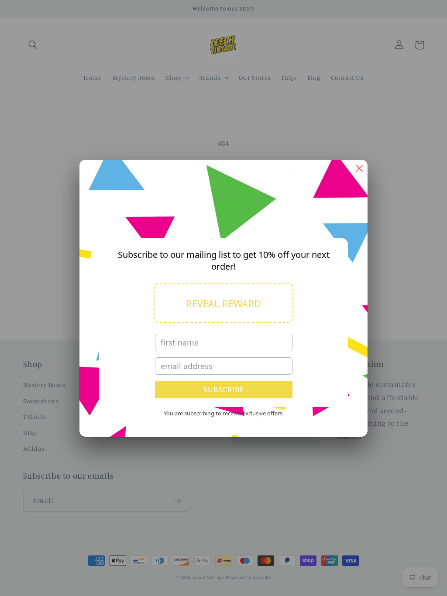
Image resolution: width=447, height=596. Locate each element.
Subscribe (223, 389)
